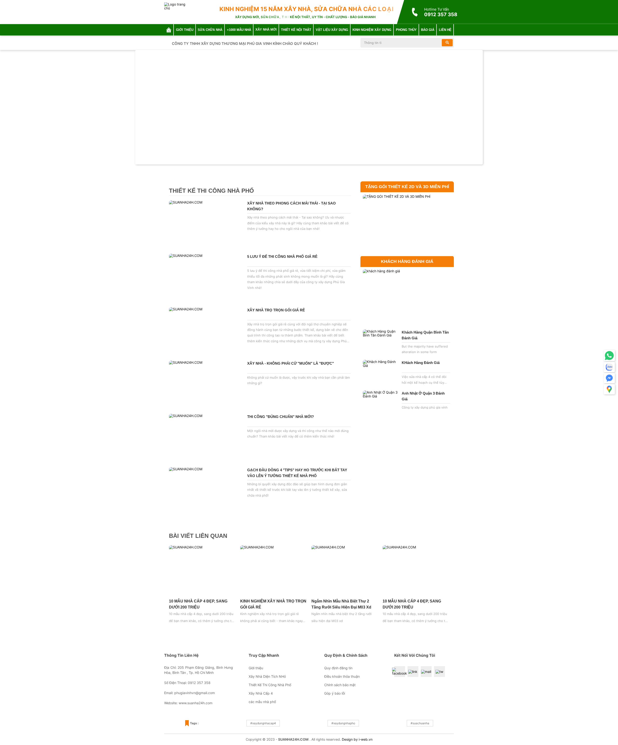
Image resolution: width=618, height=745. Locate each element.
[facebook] (399, 671)
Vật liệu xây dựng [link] (332, 30)
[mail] (426, 672)
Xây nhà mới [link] (266, 29)
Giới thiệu (256, 668)
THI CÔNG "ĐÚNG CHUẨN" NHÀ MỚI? (280, 417)
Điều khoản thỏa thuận (342, 676)
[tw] (439, 672)
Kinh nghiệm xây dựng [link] (371, 30)
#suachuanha (420, 723)
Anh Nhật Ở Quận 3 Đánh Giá (423, 396)
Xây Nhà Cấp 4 (261, 693)
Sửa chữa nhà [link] (210, 30)
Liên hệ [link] (445, 30)
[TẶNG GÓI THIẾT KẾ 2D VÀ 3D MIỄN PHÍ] (407, 223)
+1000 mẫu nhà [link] (239, 30)
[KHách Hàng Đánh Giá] (381, 373)
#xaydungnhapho (343, 723)
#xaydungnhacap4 (263, 723)
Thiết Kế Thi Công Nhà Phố (270, 685)
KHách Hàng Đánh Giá (421, 363)
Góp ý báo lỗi (334, 693)
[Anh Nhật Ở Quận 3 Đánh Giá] (381, 403)
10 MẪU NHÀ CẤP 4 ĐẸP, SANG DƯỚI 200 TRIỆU (198, 604)
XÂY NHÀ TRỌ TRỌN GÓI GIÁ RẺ (276, 310)
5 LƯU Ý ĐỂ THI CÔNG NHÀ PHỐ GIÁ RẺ (282, 256)
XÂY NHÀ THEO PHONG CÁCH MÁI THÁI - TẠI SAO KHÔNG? (291, 206)
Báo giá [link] (427, 30)
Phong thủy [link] (406, 30)
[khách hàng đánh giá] (407, 297)
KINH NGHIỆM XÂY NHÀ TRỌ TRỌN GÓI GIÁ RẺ (273, 604)
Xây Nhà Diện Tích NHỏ (267, 676)
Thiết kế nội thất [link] (296, 30)
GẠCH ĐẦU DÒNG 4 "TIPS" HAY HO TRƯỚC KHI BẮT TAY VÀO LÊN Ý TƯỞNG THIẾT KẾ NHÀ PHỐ (297, 473)
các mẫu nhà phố (262, 702)
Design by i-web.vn (357, 739)
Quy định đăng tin (338, 668)
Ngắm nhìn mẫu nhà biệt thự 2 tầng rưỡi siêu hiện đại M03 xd (341, 604)
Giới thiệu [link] (184, 30)
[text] (402, 43)
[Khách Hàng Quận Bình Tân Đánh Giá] (381, 342)
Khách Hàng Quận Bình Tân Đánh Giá (425, 335)
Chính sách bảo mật (340, 685)
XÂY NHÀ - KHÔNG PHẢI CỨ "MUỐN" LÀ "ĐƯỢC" (290, 363)
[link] (168, 30)
